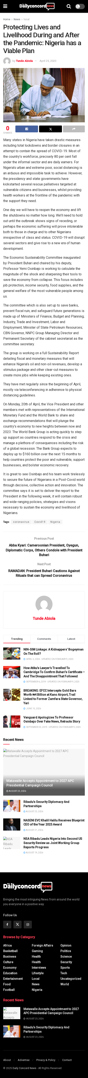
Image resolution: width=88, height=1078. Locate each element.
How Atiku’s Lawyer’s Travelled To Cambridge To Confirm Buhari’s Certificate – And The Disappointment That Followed (54, 672)
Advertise (23, 1060)
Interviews (39, 967)
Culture (8, 962)
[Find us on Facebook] (7, 924)
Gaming (37, 951)
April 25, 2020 (48, 60)
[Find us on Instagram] (28, 924)
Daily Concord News (24, 1068)
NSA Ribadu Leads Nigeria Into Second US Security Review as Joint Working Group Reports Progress (52, 843)
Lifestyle (38, 973)
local (26, 19)
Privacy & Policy (45, 1060)
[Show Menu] (5, 6)
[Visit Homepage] (37, 6)
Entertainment (13, 978)
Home (6, 19)
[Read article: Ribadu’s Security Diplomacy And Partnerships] (11, 806)
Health (36, 956)
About (7, 1060)
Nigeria (55, 521)
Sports (65, 967)
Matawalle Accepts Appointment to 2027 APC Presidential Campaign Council (40, 783)
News (17, 19)
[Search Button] (69, 6)
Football (9, 989)
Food (7, 984)
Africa (7, 945)
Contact (67, 1060)
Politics (65, 951)
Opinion (65, 945)
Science (66, 956)
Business (9, 956)
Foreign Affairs (42, 945)
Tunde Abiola (24, 60)
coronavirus (21, 521)
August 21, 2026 (34, 830)
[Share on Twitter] (50, 129)
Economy (9, 967)
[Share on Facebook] (26, 129)
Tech (63, 973)
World (64, 984)
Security (66, 962)
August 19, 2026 (34, 852)
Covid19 (39, 521)
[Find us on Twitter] (17, 924)
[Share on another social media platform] (74, 129)
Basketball (10, 951)
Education (10, 973)
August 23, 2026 (17, 791)
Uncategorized (70, 978)
